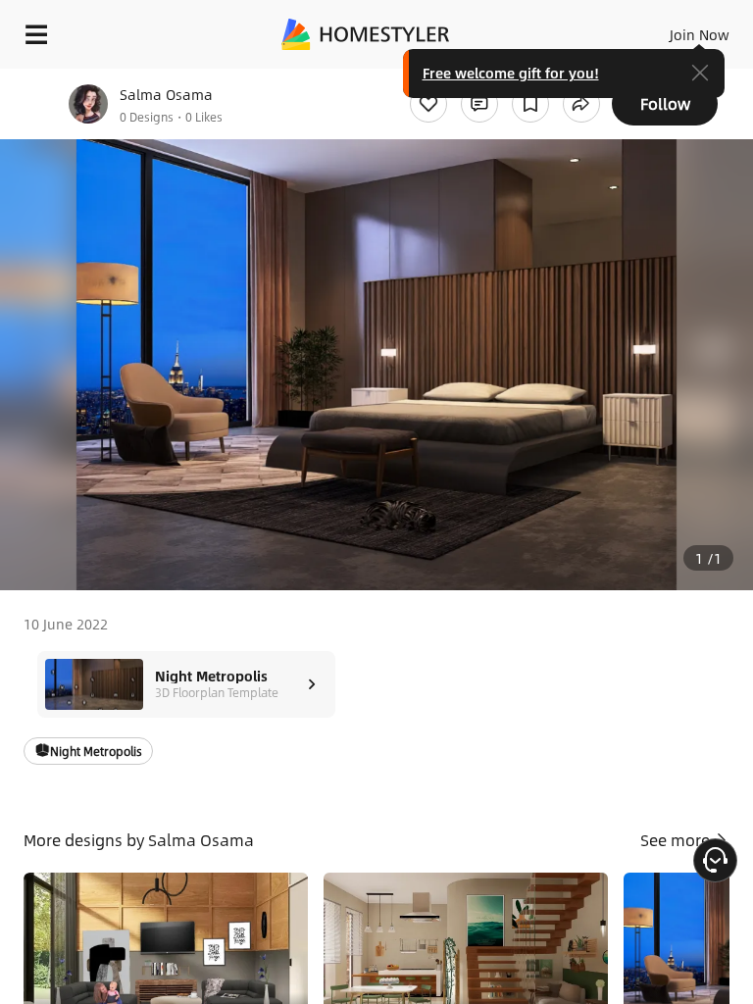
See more (677, 840)
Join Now (699, 34)
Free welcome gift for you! (511, 72)
